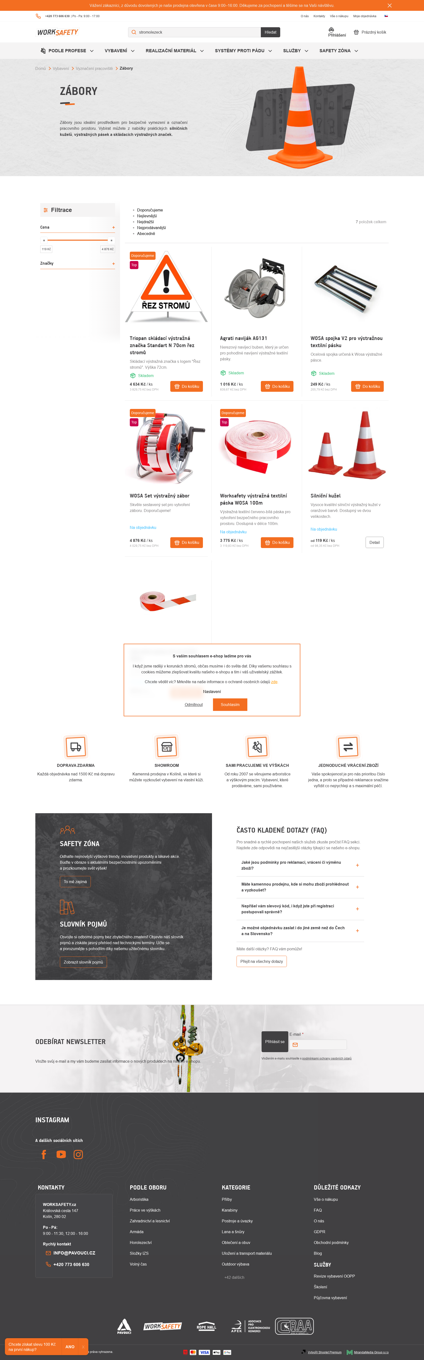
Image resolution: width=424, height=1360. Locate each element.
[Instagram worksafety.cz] (78, 1154)
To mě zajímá (75, 881)
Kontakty (319, 16)
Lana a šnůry (233, 1231)
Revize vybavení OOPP (334, 1276)
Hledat (270, 32)
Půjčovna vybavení (330, 1297)
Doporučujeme (150, 210)
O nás (305, 16)
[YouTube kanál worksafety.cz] (61, 1154)
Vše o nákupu (339, 16)
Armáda (137, 1231)
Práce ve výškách (145, 1210)
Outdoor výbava (235, 1264)
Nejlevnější (147, 216)
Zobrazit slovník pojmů (83, 962)
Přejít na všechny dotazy (261, 961)
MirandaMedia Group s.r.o (371, 1352)
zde (274, 682)
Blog (318, 1253)
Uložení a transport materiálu (247, 1253)
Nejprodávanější (151, 227)
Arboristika (139, 1199)
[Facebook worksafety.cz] (44, 1154)
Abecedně (146, 233)
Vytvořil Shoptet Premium (325, 1352)
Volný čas (138, 1264)
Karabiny (230, 1210)
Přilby (227, 1199)
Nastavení (212, 691)
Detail (375, 542)
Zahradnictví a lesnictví (150, 1221)
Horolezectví (141, 1242)
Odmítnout (194, 704)
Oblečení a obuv (236, 1242)
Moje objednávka (364, 16)
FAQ (318, 1210)
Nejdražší (145, 222)
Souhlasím (230, 704)
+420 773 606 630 (71, 1264)
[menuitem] (67, 50)
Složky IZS (139, 1253)
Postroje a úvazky (237, 1221)
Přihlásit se (275, 1041)
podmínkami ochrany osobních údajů (327, 1058)
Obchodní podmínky (331, 1242)
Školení (320, 1287)
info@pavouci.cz (74, 1252)
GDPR (319, 1231)
